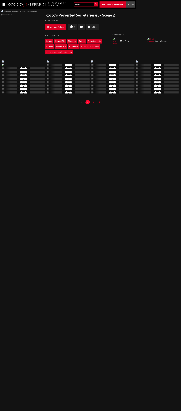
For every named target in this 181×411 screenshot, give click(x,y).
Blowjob (49, 46)
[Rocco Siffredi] (26, 4)
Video (94, 27)
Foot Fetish (73, 46)
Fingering (72, 41)
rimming (68, 52)
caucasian (94, 46)
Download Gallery (55, 27)
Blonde (49, 41)
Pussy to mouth (94, 41)
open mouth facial (54, 52)
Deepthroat (61, 46)
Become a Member (112, 4)
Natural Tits (60, 41)
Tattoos (82, 41)
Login (130, 4)
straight (84, 46)
